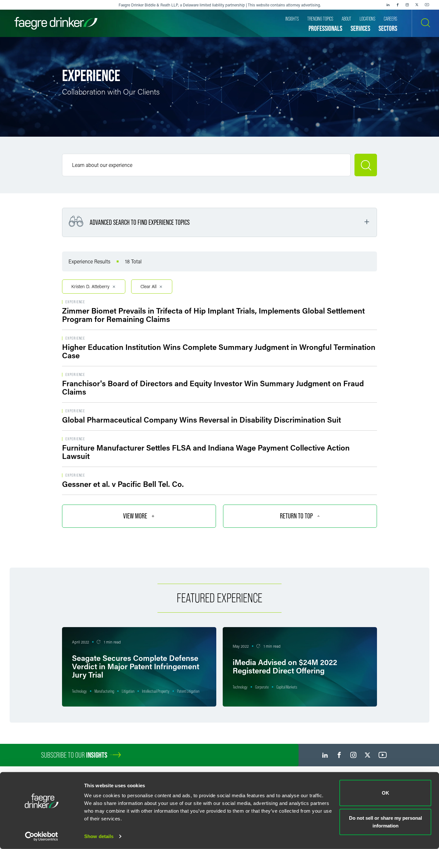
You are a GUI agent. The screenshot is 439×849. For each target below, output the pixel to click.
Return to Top (296, 516)
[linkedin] (388, 4)
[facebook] (397, 4)
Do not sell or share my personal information (385, 821)
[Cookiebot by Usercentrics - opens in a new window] (41, 836)
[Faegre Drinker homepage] (55, 23)
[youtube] (427, 4)
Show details (98, 836)
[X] (416, 4)
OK (385, 793)
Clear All (148, 286)
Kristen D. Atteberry (90, 286)
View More (135, 516)
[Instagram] (407, 4)
